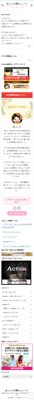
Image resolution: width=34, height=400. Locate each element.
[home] (19, 208)
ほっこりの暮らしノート (17, 3)
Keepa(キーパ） (9, 241)
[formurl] (15, 208)
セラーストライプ (10, 237)
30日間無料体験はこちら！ (16, 95)
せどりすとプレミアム (11, 232)
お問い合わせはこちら (17, 213)
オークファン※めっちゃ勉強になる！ (17, 246)
